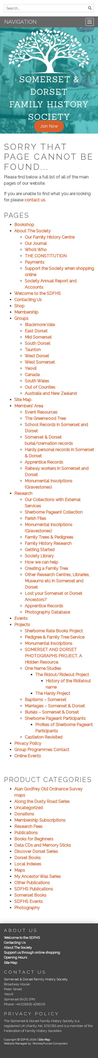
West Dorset (37, 355)
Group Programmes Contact (41, 749)
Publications (26, 832)
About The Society (32, 230)
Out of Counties (40, 387)
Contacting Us (28, 299)
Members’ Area (28, 405)
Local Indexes (27, 863)
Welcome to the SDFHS (37, 293)
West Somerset (40, 362)
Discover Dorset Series (36, 851)
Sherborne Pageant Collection (54, 512)
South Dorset (37, 343)
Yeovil (31, 368)
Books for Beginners (33, 838)
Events (21, 618)
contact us (35, 199)
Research (23, 493)
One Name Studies (43, 668)
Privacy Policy (27, 743)
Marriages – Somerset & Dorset (55, 705)
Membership (26, 312)
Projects (22, 624)
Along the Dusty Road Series (42, 801)
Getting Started (40, 549)
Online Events (27, 755)
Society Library (39, 555)
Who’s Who (36, 249)
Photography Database (47, 612)
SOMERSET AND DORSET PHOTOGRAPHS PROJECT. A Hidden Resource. (53, 656)
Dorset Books (27, 857)
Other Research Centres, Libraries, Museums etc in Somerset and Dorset (57, 581)
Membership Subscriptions (40, 820)
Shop (19, 305)
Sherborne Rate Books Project (54, 630)
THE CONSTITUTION (46, 255)
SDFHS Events (28, 901)
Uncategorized (28, 807)
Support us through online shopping (32, 952)
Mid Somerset (38, 337)
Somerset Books (30, 895)
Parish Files (35, 518)
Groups (21, 318)
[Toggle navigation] (89, 22)
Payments (34, 262)
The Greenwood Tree (45, 418)
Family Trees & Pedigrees (49, 537)
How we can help (41, 562)
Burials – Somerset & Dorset (52, 712)
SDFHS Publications (33, 888)
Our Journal (36, 243)
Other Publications (32, 882)
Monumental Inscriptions (48, 643)
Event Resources (41, 412)
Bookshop (24, 224)
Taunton (33, 349)
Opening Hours (15, 957)
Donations (24, 813)
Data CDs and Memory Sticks (42, 845)
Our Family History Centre (49, 237)
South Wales (37, 380)
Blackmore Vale (40, 324)
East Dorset (36, 330)
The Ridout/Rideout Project (62, 674)
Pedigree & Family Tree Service (54, 637)
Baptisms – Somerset (45, 699)
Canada (32, 374)
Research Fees (28, 826)
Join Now (49, 126)
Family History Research (48, 543)
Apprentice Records (44, 462)
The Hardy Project (52, 693)
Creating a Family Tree (46, 568)
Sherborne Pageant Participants (55, 718)
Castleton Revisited (43, 737)
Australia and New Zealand (51, 393)
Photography (27, 907)
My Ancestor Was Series (37, 876)
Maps (19, 870)
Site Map (22, 399)
